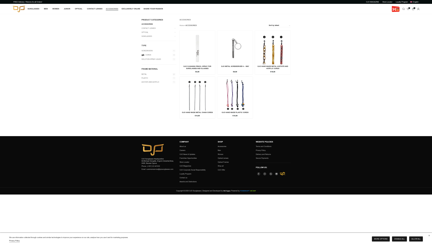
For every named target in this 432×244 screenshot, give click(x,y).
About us (183, 146)
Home (182, 25)
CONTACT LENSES (149, 28)
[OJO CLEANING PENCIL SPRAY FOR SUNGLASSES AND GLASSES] (197, 48)
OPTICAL (145, 32)
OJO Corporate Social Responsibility (193, 170)
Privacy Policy (261, 150)
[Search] (403, 9)
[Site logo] (19, 9)
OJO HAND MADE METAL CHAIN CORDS (197, 112)
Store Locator (184, 162)
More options (381, 239)
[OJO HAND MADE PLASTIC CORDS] (235, 94)
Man (219, 150)
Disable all (399, 239)
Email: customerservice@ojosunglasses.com (157, 169)
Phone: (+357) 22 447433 (151, 166)
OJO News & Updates (187, 154)
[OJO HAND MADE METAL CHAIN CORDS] (197, 94)
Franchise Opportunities (188, 158)
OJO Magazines (185, 166)
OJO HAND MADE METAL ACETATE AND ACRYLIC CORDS (273, 67)
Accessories (222, 146)
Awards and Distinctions (188, 182)
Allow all (416, 239)
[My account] (418, 9)
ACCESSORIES (147, 24)
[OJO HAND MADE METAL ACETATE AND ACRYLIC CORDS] (273, 48)
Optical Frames (223, 162)
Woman (220, 154)
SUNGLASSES (147, 36)
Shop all (221, 166)
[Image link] (153, 150)
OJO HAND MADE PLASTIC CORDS (235, 112)
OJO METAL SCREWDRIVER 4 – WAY (235, 66)
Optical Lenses (223, 158)
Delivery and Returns (263, 154)
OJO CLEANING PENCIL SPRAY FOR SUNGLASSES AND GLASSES (197, 67)
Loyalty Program (185, 174)
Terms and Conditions (263, 146)
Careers (182, 150)
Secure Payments (262, 158)
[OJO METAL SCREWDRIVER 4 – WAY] (235, 48)
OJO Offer (222, 170)
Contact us (183, 178)
